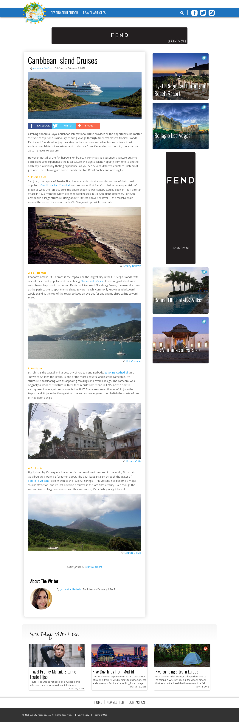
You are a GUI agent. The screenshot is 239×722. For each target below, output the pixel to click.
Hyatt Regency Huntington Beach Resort (180, 89)
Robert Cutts (134, 461)
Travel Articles (94, 12)
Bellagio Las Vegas (172, 135)
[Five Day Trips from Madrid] (119, 666)
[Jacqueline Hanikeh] (41, 608)
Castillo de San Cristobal (55, 185)
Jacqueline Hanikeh (42, 68)
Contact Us (137, 702)
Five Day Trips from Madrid (113, 671)
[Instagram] (212, 13)
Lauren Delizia (133, 552)
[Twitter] (203, 13)
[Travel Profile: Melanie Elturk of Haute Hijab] (57, 666)
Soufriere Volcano (38, 480)
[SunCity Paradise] (34, 13)
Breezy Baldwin (132, 266)
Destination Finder (64, 12)
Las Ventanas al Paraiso (177, 349)
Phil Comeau (134, 361)
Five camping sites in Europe (176, 671)
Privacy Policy (82, 714)
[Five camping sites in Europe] (182, 666)
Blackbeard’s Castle (92, 281)
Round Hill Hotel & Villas (178, 300)
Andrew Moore (93, 566)
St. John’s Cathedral (116, 372)
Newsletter (115, 702)
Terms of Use (100, 714)
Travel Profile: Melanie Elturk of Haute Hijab (54, 674)
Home (98, 702)
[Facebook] (194, 13)
